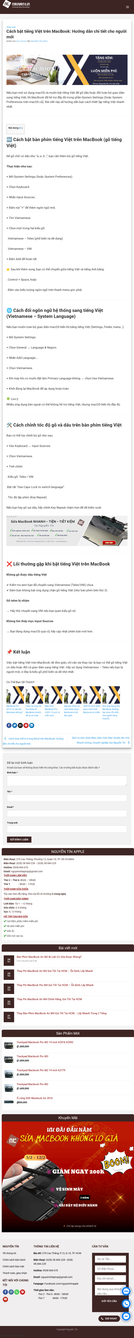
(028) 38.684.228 (55, 1259)
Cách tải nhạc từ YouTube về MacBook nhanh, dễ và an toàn (33, 711)
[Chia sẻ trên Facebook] (9, 725)
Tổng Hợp (11, 27)
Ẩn (20, 128)
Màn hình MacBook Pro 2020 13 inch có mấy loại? (52, 711)
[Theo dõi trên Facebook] (5, 1292)
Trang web (12, 822)
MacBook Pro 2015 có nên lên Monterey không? (14, 709)
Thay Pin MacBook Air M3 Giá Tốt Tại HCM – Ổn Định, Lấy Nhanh (55, 971)
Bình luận (12, 772)
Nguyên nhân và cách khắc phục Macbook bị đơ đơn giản (72, 711)
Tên (9, 791)
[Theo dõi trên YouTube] (5, 1299)
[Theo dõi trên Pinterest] (22, 1292)
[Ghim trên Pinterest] (26, 725)
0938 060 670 (50, 1270)
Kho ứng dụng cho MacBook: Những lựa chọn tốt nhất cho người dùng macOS (111, 712)
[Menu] (127, 6)
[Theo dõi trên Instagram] (11, 1292)
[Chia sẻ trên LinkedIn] (31, 725)
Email (10, 807)
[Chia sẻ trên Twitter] (14, 725)
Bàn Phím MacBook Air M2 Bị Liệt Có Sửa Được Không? (49, 956)
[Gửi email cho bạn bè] (20, 725)
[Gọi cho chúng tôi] (16, 1292)
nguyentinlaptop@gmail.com (56, 1277)
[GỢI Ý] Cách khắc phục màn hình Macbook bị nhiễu (91, 709)
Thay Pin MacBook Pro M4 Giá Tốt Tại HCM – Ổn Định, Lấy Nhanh (55, 985)
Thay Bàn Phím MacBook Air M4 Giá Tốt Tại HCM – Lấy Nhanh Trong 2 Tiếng (61, 1013)
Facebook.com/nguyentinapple (61, 1283)
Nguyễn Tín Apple (39, 41)
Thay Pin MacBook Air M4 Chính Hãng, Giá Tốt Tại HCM (49, 999)
